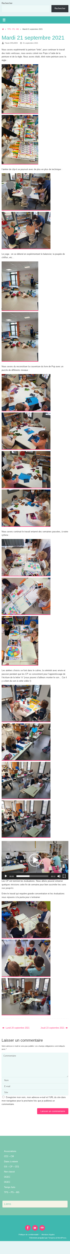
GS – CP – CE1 (11, 1167)
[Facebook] (28, 1228)
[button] (35, 860)
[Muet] (59, 876)
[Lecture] (5, 876)
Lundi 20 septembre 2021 (17, 1028)
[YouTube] (35, 1228)
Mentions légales (48, 1235)
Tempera (51, 1238)
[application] (35, 860)
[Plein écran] (64, 876)
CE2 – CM (9, 1156)
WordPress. (62, 1238)
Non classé (9, 1172)
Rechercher (7, 3)
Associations (10, 1151)
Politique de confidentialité (29, 1235)
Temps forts (9, 1187)
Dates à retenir (11, 1161)
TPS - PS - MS (13, 29)
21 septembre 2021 (30, 43)
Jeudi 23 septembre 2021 (53, 1028)
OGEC (7, 1177)
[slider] (32, 876)
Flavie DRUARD (11, 43)
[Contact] (42, 1228)
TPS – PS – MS (11, 1192)
